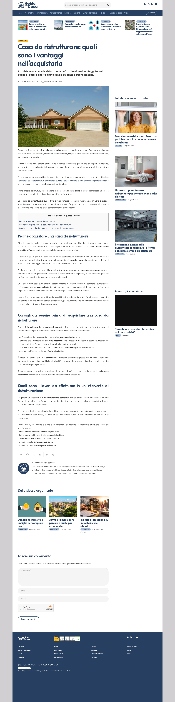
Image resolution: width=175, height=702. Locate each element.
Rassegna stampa (24, 650)
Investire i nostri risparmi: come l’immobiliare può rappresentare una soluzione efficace (144, 29)
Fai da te (94, 657)
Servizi (20, 654)
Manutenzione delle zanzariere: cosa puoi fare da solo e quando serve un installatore (136, 139)
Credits (69, 671)
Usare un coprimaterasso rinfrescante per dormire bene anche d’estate (136, 193)
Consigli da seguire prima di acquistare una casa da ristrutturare (45, 224)
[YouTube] (156, 4)
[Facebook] (152, 4)
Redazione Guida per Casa (43, 463)
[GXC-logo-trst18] (28, 5)
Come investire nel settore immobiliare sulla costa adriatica (38, 26)
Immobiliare (58, 654)
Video (129, 650)
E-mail (118, 47)
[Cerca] (108, 5)
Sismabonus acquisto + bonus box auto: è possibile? (134, 330)
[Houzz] (145, 4)
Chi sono (21, 646)
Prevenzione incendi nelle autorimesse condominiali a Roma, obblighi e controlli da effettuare (135, 247)
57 (85, 532)
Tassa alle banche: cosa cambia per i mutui (75, 25)
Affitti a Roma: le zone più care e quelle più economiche (62, 523)
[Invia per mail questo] (21, 454)
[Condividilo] (27, 454)
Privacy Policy (21, 671)
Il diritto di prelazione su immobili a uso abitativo (94, 523)
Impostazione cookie (24, 668)
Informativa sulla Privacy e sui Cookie (38, 671)
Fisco (56, 646)
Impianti (94, 650)
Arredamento (59, 657)
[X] (149, 4)
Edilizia (93, 646)
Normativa (58, 650)
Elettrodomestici (97, 654)
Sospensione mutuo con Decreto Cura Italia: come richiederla (111, 26)
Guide (129, 654)
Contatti (21, 657)
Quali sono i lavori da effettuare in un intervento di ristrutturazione (47, 228)
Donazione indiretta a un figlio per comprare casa (30, 523)
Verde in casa (132, 646)
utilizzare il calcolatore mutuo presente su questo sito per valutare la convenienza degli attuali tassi (62, 181)
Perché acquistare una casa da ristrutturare (37, 221)
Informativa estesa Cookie (58, 671)
